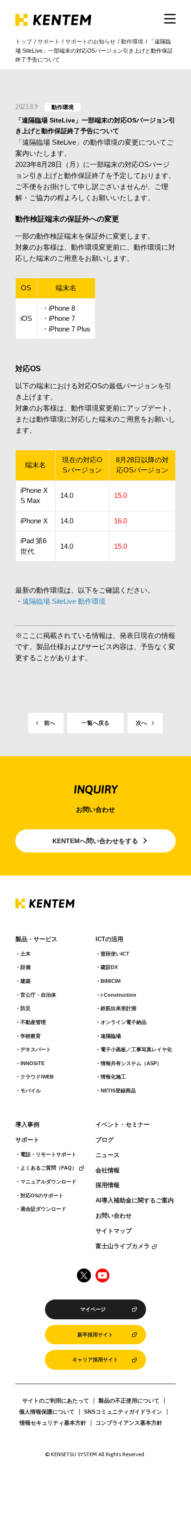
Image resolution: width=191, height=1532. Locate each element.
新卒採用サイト (95, 1334)
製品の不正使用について (128, 1400)
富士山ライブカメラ (123, 1246)
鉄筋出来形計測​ (118, 1008)
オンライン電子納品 (123, 1022)
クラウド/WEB (37, 1076)
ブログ (105, 1140)
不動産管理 (33, 1022)
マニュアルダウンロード (48, 1181)
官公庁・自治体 (38, 995)
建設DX (109, 967)
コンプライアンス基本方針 (129, 1423)
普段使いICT (115, 953)
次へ (141, 723)
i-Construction (118, 995)
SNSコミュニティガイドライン (123, 1412)
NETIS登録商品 (118, 1090)
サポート (49, 41)
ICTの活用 (109, 939)
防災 (25, 1008)
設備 (25, 967)
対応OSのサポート (42, 1195)
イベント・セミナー (123, 1124)
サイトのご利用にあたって (55, 1400)
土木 (25, 953)
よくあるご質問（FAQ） (48, 1167)
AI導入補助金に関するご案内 (135, 1200)
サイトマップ (114, 1231)
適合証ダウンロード (43, 1209)
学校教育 (30, 1036)
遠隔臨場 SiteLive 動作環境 (64, 601)
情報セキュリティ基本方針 (52, 1423)
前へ (49, 723)
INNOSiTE (32, 1063)
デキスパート (35, 1049)
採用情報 (108, 1185)
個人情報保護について (47, 1412)
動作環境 (132, 41)
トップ (23, 41)
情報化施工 (113, 1076)
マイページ (93, 1309)
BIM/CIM (111, 981)
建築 (25, 981)
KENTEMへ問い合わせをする (95, 841)
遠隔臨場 (111, 1036)
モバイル (30, 1090)
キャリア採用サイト (95, 1359)
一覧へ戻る (95, 723)
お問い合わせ (114, 1216)
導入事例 (27, 1124)
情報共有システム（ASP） (131, 1063)
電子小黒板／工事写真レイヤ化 (136, 1049)
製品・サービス (36, 939)
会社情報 (108, 1170)
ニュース (108, 1155)
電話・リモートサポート (48, 1154)
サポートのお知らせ (90, 41)
